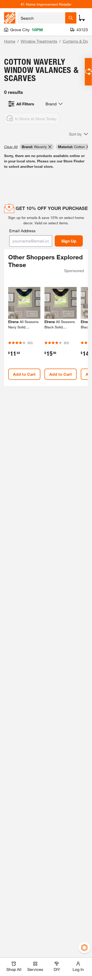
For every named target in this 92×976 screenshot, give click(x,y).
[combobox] (41, 18)
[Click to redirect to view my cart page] (82, 18)
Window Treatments (39, 41)
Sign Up (68, 240)
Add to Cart (24, 374)
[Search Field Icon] (70, 18)
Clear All (11, 147)
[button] (78, 134)
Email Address (22, 230)
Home (9, 41)
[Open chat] (88, 71)
